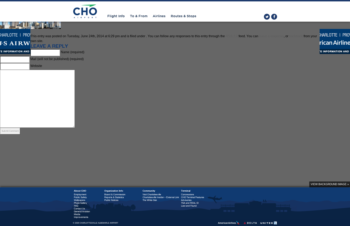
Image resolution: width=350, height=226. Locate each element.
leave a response (271, 36)
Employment (80, 194)
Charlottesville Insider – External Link (161, 197)
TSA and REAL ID (190, 203)
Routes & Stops (183, 16)
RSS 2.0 (232, 36)
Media (77, 214)
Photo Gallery (80, 203)
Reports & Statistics (114, 197)
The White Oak (150, 200)
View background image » (330, 184)
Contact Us (79, 209)
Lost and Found (189, 206)
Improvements (81, 217)
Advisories (186, 200)
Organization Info (113, 191)
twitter (267, 17)
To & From (138, 16)
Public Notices (111, 200)
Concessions (187, 194)
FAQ (76, 206)
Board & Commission (114, 194)
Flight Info (116, 16)
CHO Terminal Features (192, 197)
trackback (296, 36)
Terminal (185, 191)
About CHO (80, 191)
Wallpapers (79, 200)
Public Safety (80, 197)
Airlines (159, 16)
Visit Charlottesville (152, 194)
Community (149, 191)
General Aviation (82, 211)
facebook (274, 17)
